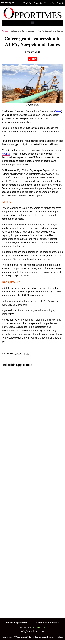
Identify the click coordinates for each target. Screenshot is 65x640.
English (27, 3)
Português (49, 3)
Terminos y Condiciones (46, 622)
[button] (32, 22)
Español (61, 3)
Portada (5, 31)
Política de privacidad (17, 622)
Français (38, 3)
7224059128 (39, 627)
